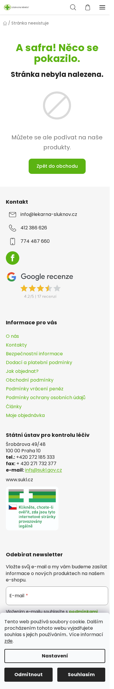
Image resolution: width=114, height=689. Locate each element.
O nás (12, 336)
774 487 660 (35, 241)
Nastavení (55, 655)
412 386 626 (33, 228)
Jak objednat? (22, 371)
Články (14, 406)
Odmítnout (28, 674)
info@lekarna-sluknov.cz (48, 214)
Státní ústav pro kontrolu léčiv (47, 435)
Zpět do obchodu (57, 166)
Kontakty (16, 345)
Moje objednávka (25, 415)
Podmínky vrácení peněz (34, 388)
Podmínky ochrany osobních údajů (45, 397)
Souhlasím (81, 674)
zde (8, 641)
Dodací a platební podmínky (39, 362)
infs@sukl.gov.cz (43, 470)
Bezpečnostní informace (34, 353)
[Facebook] (12, 258)
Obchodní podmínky (29, 380)
